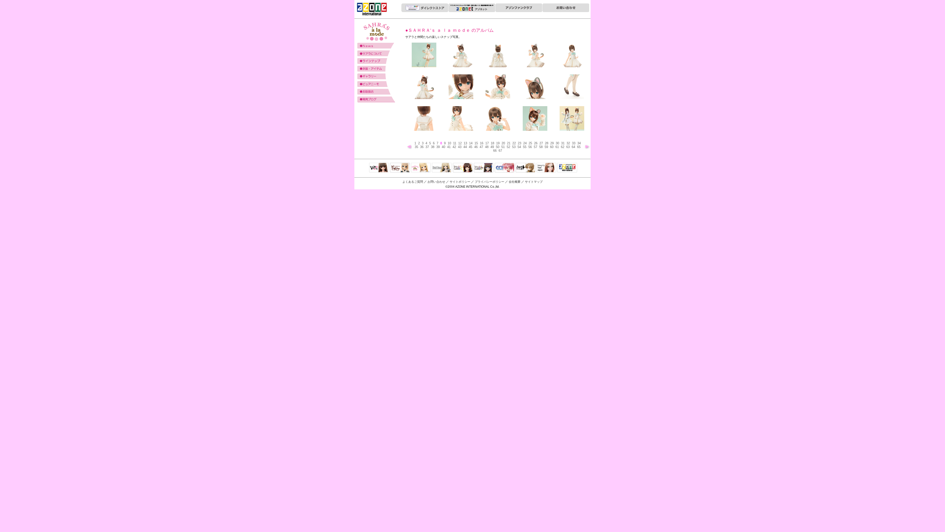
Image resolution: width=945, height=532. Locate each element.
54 (520, 147)
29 (552, 143)
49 (492, 147)
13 (466, 143)
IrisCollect (462, 168)
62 (563, 147)
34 (579, 143)
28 (547, 143)
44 (465, 147)
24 (525, 143)
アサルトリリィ (525, 168)
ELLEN (483, 168)
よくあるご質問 (412, 181)
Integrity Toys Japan (546, 168)
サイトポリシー (460, 181)
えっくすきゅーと (379, 168)
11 (455, 143)
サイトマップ (534, 181)
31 (563, 143)
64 (574, 147)
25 (531, 143)
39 (438, 147)
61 (557, 147)
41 (449, 147)
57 (536, 147)
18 (493, 143)
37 (427, 147)
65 (579, 147)
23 (520, 143)
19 (498, 143)
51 (503, 147)
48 (487, 147)
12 (460, 143)
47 (482, 147)
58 (541, 147)
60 (552, 147)
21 (509, 143)
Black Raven (442, 168)
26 (536, 143)
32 (569, 143)
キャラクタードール (504, 168)
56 (530, 147)
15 (476, 143)
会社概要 (514, 181)
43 (460, 147)
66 (495, 150)
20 (504, 143)
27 (541, 143)
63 (568, 147)
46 (476, 147)
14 (471, 143)
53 (514, 147)
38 (433, 147)
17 (487, 143)
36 (422, 147)
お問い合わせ (436, 181)
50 (498, 147)
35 (417, 147)
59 (547, 147)
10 (450, 143)
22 (514, 143)
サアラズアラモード (421, 168)
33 (574, 143)
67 (501, 150)
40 (444, 147)
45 (471, 147)
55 (525, 147)
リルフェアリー (400, 168)
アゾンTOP (567, 168)
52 (509, 147)
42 (455, 147)
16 (482, 143)
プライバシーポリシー (489, 181)
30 (558, 143)
